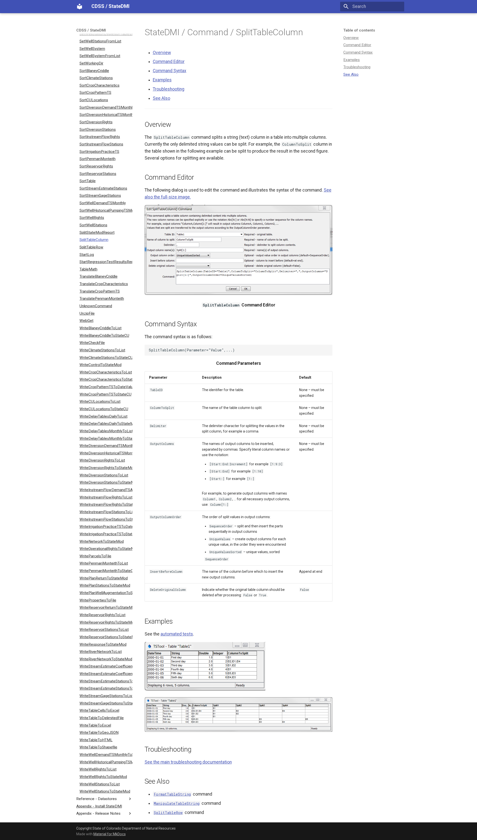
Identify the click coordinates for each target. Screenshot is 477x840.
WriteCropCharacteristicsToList (106, 372)
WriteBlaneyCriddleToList (100, 328)
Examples (351, 60)
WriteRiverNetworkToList (101, 651)
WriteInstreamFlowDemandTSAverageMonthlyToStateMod (106, 490)
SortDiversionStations (98, 129)
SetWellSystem (92, 48)
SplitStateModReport (97, 232)
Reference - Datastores (96, 799)
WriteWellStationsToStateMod (105, 791)
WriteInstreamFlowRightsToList (106, 497)
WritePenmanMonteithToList (104, 563)
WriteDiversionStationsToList (104, 475)
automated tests (176, 634)
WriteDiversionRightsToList (102, 460)
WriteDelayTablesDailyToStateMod (106, 423)
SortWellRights (92, 217)
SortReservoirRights (96, 166)
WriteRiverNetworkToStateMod (106, 659)
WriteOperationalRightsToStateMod (106, 548)
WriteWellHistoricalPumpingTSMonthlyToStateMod (106, 762)
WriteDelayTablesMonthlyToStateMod (106, 438)
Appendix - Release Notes (98, 813)
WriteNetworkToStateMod (102, 541)
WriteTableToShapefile (98, 747)
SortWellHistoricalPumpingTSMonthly (106, 210)
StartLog (87, 254)
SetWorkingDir (91, 63)
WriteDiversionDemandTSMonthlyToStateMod (106, 445)
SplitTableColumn (94, 239)
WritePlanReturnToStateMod (104, 578)
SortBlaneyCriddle (94, 70)
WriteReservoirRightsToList (102, 615)
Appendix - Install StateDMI (99, 806)
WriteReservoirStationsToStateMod (106, 637)
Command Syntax (358, 52)
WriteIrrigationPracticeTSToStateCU (106, 534)
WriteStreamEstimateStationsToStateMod (106, 688)
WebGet (86, 320)
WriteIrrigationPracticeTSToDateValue (106, 526)
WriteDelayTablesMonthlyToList (106, 431)
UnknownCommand (96, 306)
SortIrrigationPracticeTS (99, 151)
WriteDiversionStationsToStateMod (106, 482)
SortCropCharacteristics (99, 85)
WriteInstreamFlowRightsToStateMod (106, 504)
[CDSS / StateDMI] (79, 6)
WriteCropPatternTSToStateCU (105, 394)
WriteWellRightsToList (98, 769)
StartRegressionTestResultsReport (106, 262)
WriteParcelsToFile (95, 556)
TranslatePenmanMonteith (102, 298)
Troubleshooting (356, 67)
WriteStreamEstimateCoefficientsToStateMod (106, 674)
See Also (350, 74)
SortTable (88, 181)
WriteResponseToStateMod (103, 644)
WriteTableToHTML (96, 740)
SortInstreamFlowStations (101, 144)
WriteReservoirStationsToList (104, 629)
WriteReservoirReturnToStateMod (106, 607)
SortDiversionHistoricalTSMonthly (106, 114)
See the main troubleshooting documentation (188, 762)
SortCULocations (94, 100)
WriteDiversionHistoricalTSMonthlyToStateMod (106, 453)
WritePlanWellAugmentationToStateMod (106, 593)
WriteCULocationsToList (100, 401)
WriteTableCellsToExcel (99, 710)
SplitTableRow (91, 247)
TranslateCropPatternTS (100, 291)
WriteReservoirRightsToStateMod (106, 622)
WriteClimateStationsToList (102, 350)
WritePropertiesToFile (98, 600)
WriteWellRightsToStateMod (103, 776)
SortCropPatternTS (95, 92)
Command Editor (357, 45)
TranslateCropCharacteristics (104, 284)
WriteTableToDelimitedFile (102, 718)
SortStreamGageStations (100, 195)
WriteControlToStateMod (100, 365)
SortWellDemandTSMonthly (103, 203)
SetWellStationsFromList (100, 41)
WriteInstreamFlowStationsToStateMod (106, 519)
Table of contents (359, 30)
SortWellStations (93, 225)
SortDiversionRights (96, 122)
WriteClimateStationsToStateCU (106, 357)
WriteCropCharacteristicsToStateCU (106, 379)
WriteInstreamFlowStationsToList (106, 512)
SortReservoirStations (98, 173)
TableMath (88, 269)
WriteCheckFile (92, 342)
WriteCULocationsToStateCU (104, 409)
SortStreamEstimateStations (103, 188)
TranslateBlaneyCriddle (99, 276)
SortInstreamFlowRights (100, 136)
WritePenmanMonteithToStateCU (106, 571)
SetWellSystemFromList (100, 56)
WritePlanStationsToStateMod (105, 585)
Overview (351, 37)
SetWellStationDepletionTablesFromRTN (106, 34)
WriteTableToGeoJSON (99, 732)
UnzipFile (87, 313)
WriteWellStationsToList (100, 784)
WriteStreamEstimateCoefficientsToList (106, 666)
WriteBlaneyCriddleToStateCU (104, 335)
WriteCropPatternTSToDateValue (106, 387)
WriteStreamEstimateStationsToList (106, 681)
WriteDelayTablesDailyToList (103, 416)
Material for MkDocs (109, 834)
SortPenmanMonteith (98, 159)
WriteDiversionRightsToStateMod (106, 468)
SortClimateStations (96, 78)
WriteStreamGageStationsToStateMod (106, 703)
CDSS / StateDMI (91, 30)
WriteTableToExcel (95, 725)
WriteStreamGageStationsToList (106, 696)
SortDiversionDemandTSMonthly (106, 107)
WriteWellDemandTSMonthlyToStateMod (106, 754)
